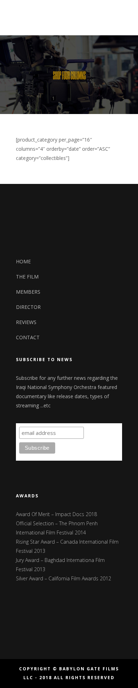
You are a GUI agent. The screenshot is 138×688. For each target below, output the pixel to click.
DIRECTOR (28, 307)
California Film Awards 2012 (79, 578)
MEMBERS (28, 291)
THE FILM (27, 276)
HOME (23, 261)
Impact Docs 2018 (76, 514)
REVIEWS (26, 322)
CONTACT (28, 337)
